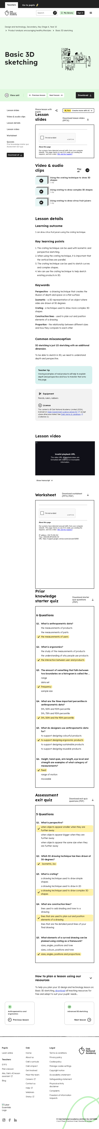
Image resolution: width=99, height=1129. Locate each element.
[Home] (10, 12)
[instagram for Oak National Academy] (4, 1120)
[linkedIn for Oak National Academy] (15, 1120)
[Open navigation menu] (90, 13)
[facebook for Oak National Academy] (10, 1120)
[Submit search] (55, 13)
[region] (64, 141)
